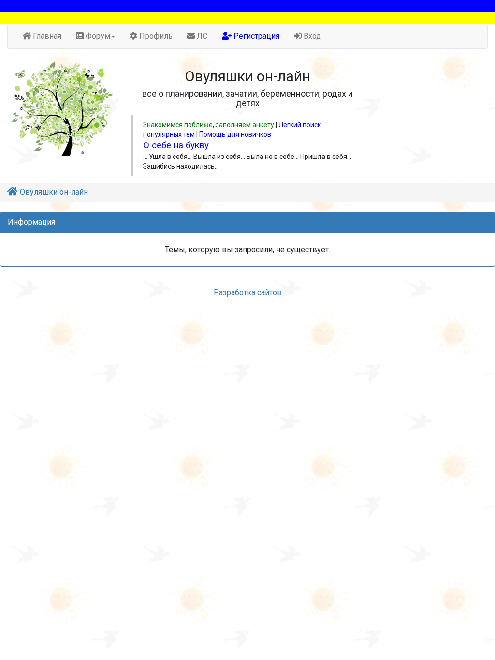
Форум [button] (97, 36)
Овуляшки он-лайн (53, 192)
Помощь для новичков (235, 134)
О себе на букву (176, 145)
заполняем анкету (245, 125)
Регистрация (255, 36)
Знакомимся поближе (178, 125)
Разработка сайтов (248, 292)
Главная (46, 36)
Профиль (155, 36)
